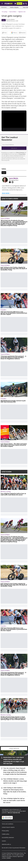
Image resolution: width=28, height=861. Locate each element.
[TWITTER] (10, 182)
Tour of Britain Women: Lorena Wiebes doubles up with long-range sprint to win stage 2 (15, 781)
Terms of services (20, 152)
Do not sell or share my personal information (13, 847)
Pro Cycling (4, 11)
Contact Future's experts (8, 827)
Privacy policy (5, 830)
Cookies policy (5, 834)
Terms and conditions (7, 824)
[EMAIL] (13, 182)
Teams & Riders (12, 11)
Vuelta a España (14, 7)
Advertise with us (6, 844)
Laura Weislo (11, 19)
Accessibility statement (8, 837)
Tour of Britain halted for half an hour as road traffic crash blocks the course (14, 800)
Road (3, 172)
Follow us (15, 32)
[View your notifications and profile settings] (15, 3)
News (3, 20)
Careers (4, 841)
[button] (26, 3)
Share (5, 32)
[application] (14, 119)
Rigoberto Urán (22, 11)
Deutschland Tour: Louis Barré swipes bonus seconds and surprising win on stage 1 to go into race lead (13, 760)
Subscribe (19, 3)
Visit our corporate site (14, 812)
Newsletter (23, 32)
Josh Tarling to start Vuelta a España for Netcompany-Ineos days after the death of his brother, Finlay (14, 791)
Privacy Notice (22, 154)
